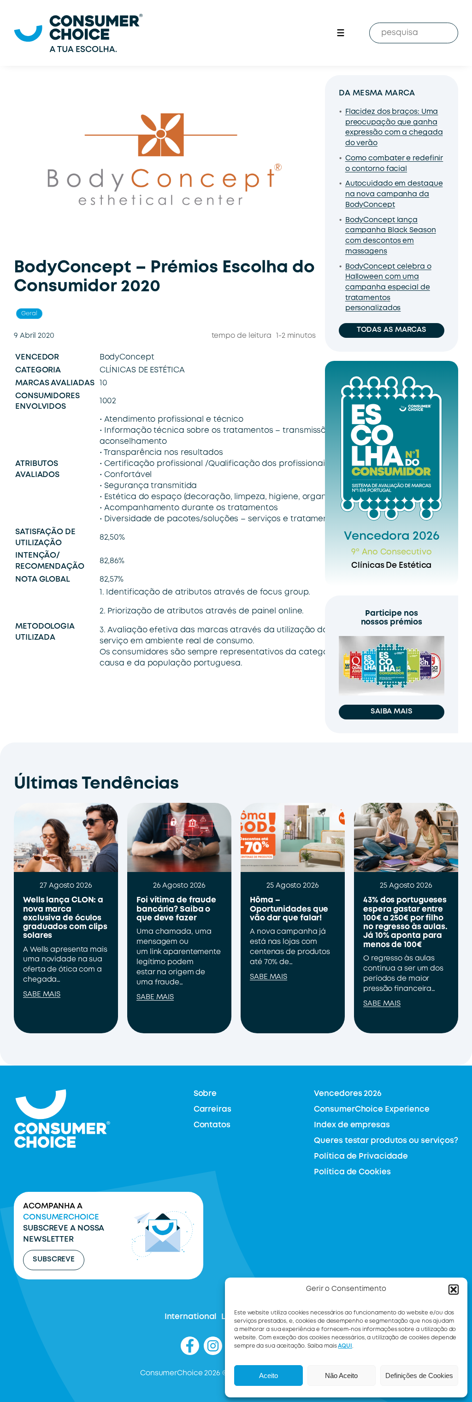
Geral (29, 313)
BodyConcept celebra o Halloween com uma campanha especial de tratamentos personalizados (388, 288)
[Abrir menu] (340, 32)
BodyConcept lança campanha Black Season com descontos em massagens (390, 236)
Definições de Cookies (419, 1375)
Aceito (268, 1375)
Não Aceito (341, 1375)
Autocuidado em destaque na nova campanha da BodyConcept (394, 194)
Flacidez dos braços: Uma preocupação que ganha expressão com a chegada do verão (394, 128)
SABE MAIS (41, 994)
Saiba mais (392, 711)
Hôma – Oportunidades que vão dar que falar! (289, 909)
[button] (453, 1289)
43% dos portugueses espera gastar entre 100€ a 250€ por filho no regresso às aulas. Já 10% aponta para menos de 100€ (405, 922)
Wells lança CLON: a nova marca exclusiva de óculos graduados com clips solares (65, 918)
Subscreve (54, 1259)
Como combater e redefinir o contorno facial (394, 163)
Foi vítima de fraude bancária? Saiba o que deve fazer (176, 909)
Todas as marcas (392, 330)
